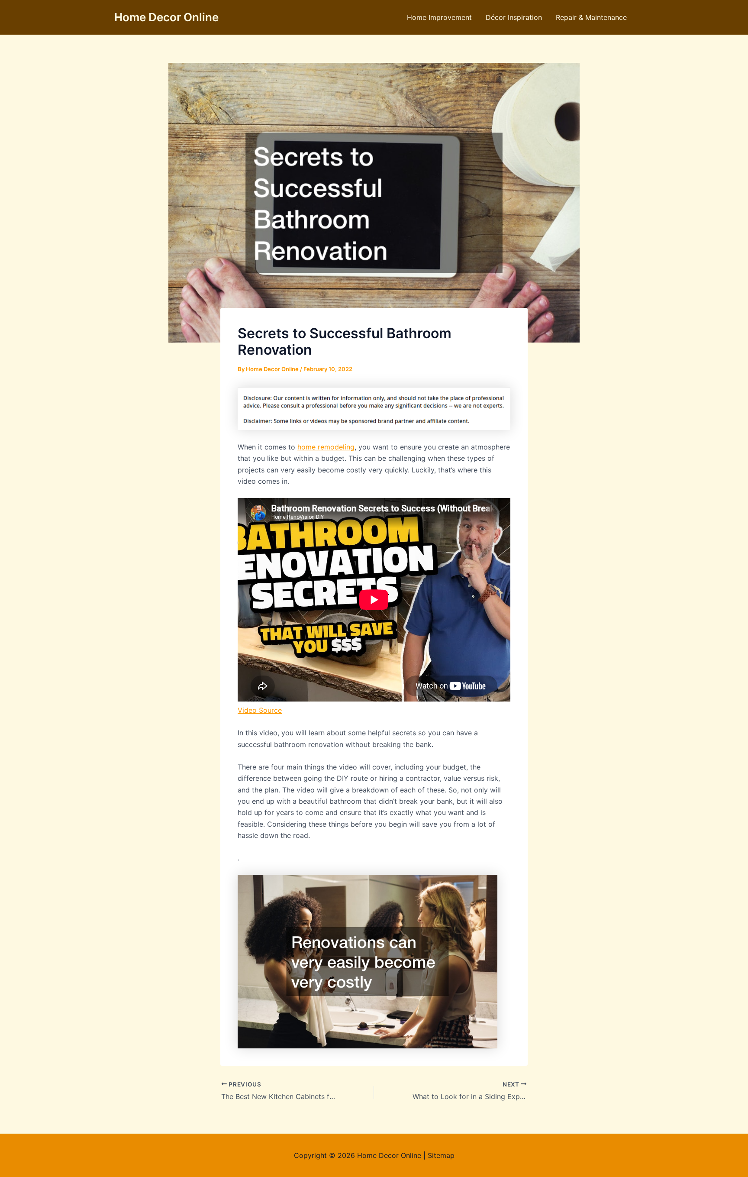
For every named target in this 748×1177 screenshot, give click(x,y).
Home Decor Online (166, 17)
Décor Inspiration (514, 17)
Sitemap (441, 1155)
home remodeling (326, 447)
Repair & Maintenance (591, 17)
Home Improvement (439, 17)
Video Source (260, 710)
